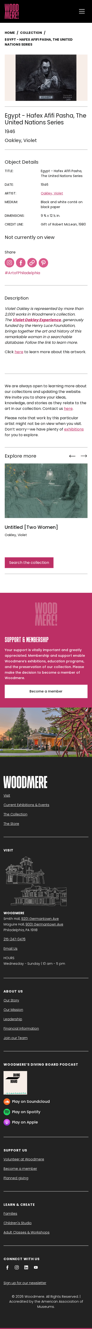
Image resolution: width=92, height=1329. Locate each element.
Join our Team (16, 1038)
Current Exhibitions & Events (26, 805)
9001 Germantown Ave (44, 924)
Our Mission (13, 1010)
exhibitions (74, 429)
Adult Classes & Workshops (27, 1232)
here (19, 352)
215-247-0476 (14, 939)
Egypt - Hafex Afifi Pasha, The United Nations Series (39, 42)
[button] (82, 11)
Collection (31, 32)
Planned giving (16, 1178)
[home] (40, 11)
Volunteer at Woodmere (24, 1159)
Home (10, 32)
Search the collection (29, 562)
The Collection (15, 814)
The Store (11, 824)
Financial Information (21, 1028)
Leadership (13, 1019)
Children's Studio (18, 1223)
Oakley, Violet (21, 140)
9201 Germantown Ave (40, 918)
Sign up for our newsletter (25, 1283)
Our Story (11, 1000)
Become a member (46, 691)
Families (10, 1213)
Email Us (10, 948)
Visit (7, 795)
